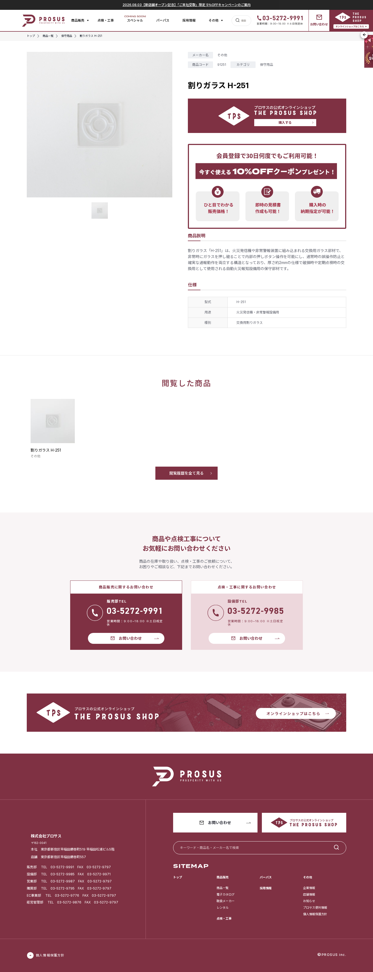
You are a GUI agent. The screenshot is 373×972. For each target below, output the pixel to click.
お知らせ (309, 901)
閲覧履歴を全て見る (186, 473)
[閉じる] (364, 34)
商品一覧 (223, 888)
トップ (177, 877)
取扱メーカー (226, 901)
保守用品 (266, 65)
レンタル (223, 907)
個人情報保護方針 (315, 914)
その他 (222, 55)
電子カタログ (226, 894)
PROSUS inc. (334, 955)
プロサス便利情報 (315, 907)
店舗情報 (309, 894)
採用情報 (189, 20)
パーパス (162, 20)
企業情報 (309, 888)
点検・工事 (105, 20)
